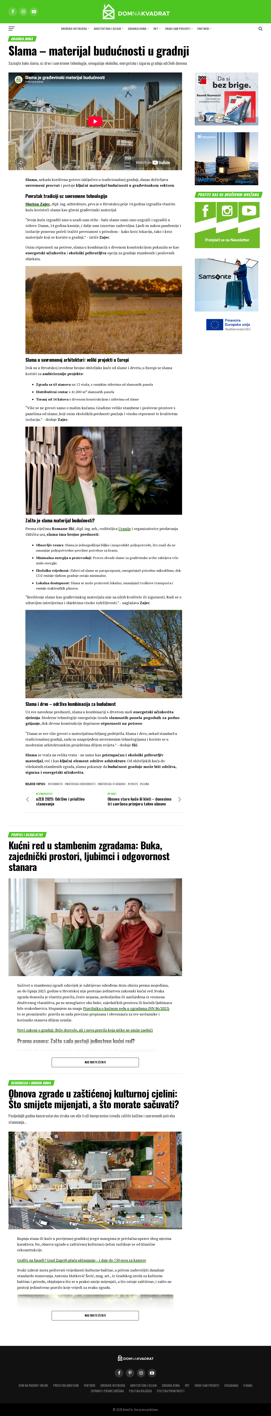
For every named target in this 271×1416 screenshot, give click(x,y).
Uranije (124, 528)
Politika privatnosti (170, 1391)
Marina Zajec (37, 204)
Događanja (231, 1385)
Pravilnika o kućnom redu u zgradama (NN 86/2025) (126, 1008)
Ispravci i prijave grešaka (107, 1391)
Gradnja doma (137, 28)
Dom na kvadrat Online (33, 1385)
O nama (247, 1385)
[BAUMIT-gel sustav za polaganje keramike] (226, 124)
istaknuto (56, 784)
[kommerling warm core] (226, 184)
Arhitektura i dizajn (107, 28)
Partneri (203, 28)
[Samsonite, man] (226, 310)
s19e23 (133, 784)
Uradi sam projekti (177, 28)
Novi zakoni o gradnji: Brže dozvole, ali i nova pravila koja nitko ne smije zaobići (85, 1030)
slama (145, 784)
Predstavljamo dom (66, 1385)
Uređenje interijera (74, 28)
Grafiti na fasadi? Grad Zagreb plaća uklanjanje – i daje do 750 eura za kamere (81, 1260)
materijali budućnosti (80, 784)
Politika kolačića (140, 1391)
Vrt (155, 28)
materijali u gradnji (112, 784)
